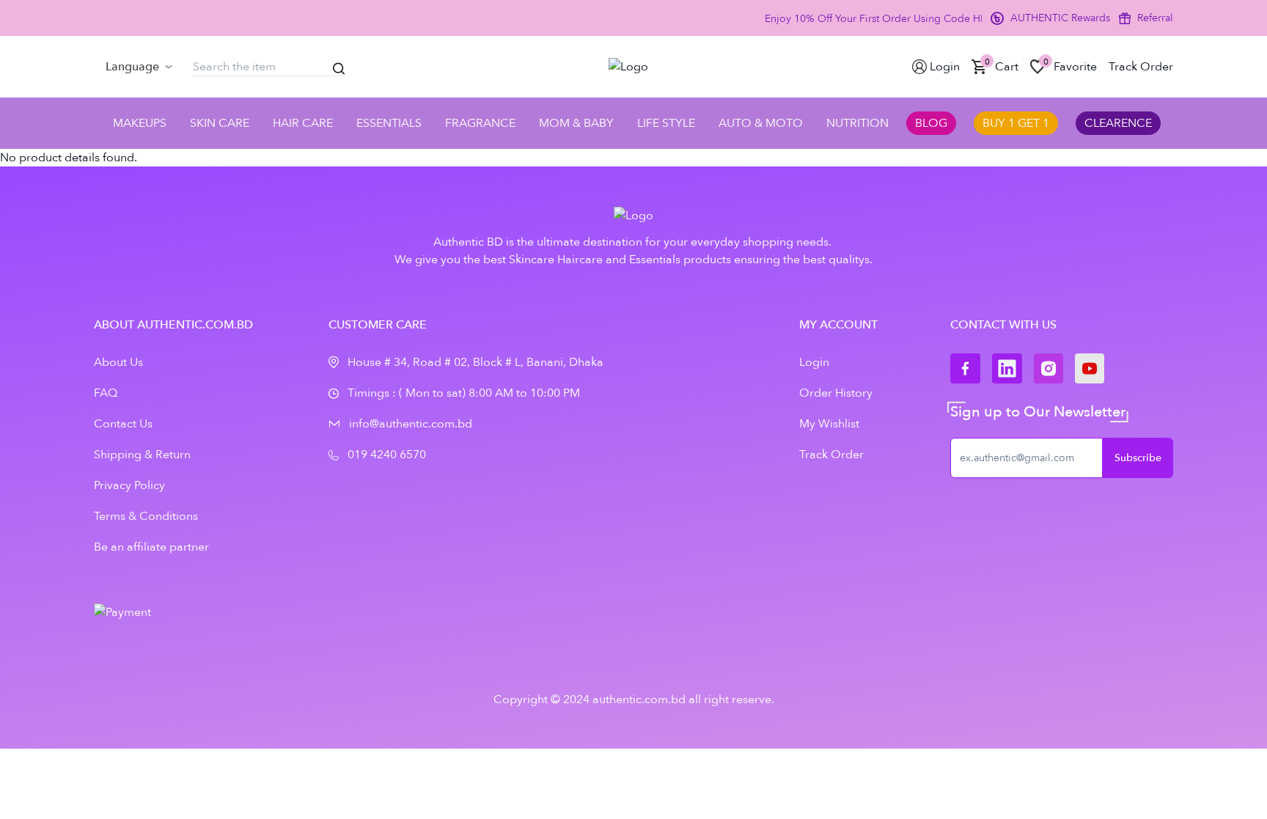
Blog (931, 123)
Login (814, 362)
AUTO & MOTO (761, 123)
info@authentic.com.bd (410, 424)
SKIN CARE (219, 123)
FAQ (105, 393)
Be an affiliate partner (151, 547)
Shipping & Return (142, 455)
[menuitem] (139, 67)
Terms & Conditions (146, 516)
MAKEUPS (139, 123)
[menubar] (139, 66)
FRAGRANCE (480, 123)
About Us (118, 362)
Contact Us (123, 424)
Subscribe (1137, 458)
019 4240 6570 (387, 455)
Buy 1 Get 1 (1016, 123)
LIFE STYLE (666, 123)
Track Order (831, 455)
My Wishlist (829, 424)
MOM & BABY (576, 123)
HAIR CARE (303, 123)
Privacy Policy (129, 485)
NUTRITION (857, 123)
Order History (836, 393)
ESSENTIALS (389, 123)
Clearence (1118, 123)
